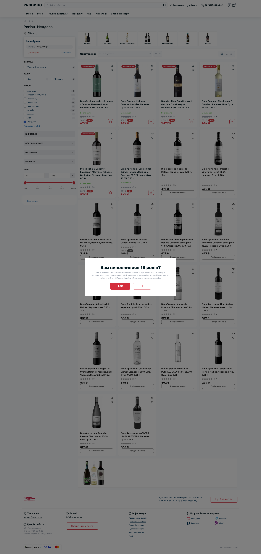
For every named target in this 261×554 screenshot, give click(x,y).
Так (120, 286)
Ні (142, 286)
